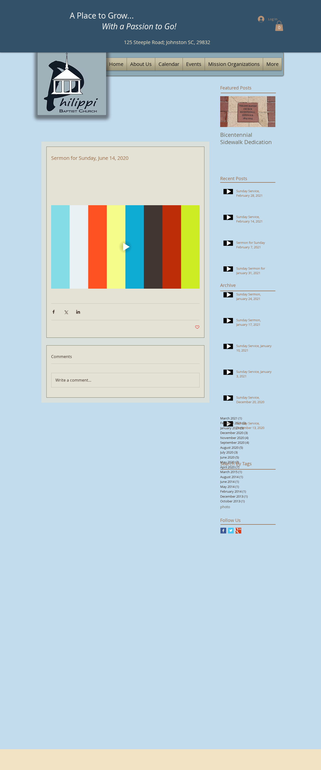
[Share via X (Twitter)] (65, 311)
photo (225, 506)
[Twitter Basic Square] (231, 530)
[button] (279, 26)
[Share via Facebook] (53, 311)
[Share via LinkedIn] (78, 311)
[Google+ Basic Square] (238, 530)
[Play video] (125, 247)
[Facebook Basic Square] (223, 530)
